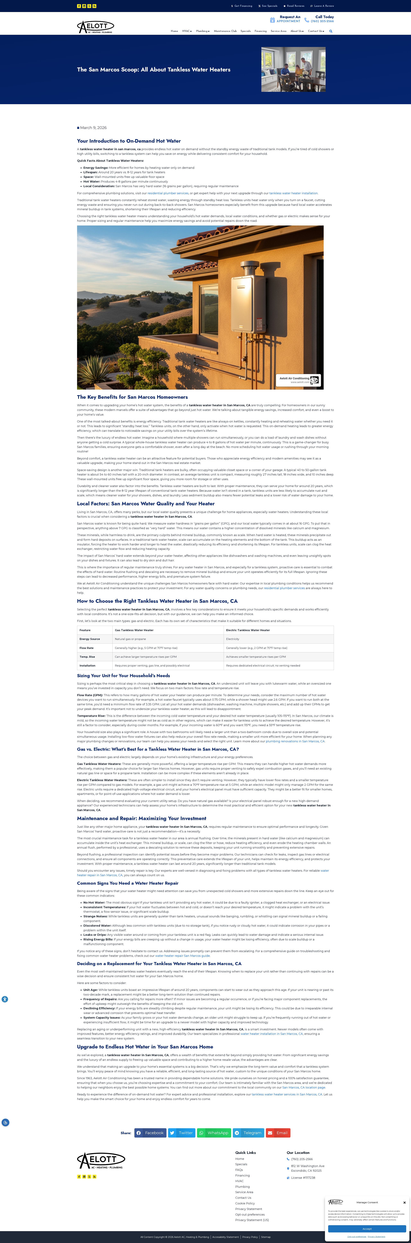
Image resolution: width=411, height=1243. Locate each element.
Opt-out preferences (356, 1236)
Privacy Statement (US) (252, 1220)
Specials (246, 31)
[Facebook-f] (79, 6)
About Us (296, 31)
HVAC (186, 31)
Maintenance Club (225, 31)
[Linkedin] (84, 6)
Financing (261, 31)
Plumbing (201, 31)
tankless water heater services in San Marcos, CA (287, 1094)
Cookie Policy (245, 1203)
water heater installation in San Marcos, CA (272, 1034)
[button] (404, 1202)
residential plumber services (168, 193)
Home (174, 31)
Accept (367, 1228)
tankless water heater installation (293, 193)
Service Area (279, 31)
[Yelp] (89, 6)
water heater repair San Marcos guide (182, 956)
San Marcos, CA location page (303, 1087)
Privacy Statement (376, 1236)
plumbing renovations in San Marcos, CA (295, 741)
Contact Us (315, 31)
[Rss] (94, 6)
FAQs (239, 1170)
